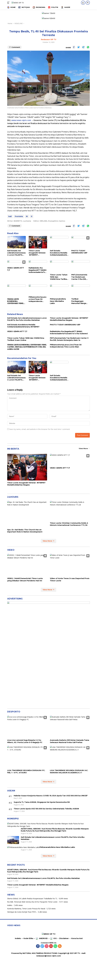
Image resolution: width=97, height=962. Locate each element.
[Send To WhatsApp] (88, 47)
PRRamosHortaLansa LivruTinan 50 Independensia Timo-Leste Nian (37, 299)
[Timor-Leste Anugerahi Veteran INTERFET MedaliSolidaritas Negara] (38, 242)
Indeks (9, 905)
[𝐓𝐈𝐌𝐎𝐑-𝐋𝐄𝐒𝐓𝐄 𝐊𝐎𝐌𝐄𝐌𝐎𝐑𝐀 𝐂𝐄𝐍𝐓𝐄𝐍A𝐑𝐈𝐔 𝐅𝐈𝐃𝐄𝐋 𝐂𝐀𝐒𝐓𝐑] (16, 290)
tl (31, 216)
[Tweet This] (78, 47)
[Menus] (8, 3)
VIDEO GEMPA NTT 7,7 (15, 269)
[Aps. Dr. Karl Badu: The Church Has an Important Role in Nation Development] (27, 514)
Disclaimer (64, 938)
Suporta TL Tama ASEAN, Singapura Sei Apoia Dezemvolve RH (42, 802)
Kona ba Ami (77, 938)
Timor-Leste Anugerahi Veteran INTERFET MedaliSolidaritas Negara (37, 253)
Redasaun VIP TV (48, 39)
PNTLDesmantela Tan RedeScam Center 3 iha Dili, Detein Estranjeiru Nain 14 (79, 277)
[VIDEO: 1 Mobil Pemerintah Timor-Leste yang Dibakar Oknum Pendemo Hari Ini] (27, 565)
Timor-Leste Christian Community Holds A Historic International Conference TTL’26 (69, 524)
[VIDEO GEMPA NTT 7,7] (16, 263)
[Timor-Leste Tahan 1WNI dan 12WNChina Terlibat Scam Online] (59, 266)
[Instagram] (46, 946)
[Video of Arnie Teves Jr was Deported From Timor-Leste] (70, 565)
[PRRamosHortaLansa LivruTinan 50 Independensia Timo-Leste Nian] (38, 289)
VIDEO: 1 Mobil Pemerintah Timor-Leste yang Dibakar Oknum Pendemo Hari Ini (25, 579)
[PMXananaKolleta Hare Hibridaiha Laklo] (59, 290)
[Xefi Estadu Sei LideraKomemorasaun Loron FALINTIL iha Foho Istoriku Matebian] (16, 242)
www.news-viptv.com (21, 120)
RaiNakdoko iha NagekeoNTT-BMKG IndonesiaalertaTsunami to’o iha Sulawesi (37, 270)
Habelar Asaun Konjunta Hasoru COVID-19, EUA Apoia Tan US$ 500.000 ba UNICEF (51, 796)
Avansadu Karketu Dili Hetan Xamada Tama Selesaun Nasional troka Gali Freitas (69, 741)
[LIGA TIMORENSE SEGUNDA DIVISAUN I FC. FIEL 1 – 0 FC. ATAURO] (27, 757)
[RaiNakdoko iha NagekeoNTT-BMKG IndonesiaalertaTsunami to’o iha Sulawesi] (38, 263)
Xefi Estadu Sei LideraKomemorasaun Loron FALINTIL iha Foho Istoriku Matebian (16, 253)
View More (83, 448)
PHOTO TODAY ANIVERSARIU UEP (79, 252)
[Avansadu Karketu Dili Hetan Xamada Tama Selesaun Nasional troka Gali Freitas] (70, 727)
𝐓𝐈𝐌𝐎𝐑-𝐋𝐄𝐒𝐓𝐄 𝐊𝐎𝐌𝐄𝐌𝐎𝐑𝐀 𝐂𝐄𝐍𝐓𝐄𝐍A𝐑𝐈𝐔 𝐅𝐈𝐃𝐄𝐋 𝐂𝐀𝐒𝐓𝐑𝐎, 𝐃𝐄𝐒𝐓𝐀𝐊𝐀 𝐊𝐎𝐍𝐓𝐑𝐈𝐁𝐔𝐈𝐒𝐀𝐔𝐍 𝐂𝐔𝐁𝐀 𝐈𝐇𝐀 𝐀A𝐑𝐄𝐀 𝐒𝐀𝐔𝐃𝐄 (15, 301)
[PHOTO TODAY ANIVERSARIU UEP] (80, 242)
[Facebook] (38, 946)
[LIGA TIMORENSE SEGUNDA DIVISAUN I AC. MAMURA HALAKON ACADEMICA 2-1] (70, 757)
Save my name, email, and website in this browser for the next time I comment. (39, 429)
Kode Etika (28, 938)
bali (10, 216)
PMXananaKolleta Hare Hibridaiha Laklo (58, 301)
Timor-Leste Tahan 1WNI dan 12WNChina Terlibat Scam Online (59, 277)
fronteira (19, 216)
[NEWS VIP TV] (17, 2)
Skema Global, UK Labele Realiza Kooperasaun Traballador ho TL (32, 898)
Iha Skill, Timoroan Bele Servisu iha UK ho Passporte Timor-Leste (32, 902)
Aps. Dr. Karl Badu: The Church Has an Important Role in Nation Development (24, 531)
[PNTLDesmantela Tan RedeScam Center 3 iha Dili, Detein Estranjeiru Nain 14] (80, 266)
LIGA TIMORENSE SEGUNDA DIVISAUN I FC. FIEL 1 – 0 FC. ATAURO (26, 771)
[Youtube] (51, 946)
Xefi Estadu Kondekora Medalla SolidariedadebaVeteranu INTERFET (59, 253)
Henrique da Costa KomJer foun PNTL (21, 912)
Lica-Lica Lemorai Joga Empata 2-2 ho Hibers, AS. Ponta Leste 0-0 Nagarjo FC (24, 741)
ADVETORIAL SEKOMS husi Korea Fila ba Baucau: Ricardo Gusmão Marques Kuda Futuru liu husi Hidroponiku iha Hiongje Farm (55, 830)
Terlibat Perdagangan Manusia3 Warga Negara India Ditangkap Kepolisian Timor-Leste (79, 301)
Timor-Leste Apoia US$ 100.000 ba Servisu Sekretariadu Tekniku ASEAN (46, 809)
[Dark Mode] (83, 3)
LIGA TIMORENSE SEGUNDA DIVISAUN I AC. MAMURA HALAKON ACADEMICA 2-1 (69, 771)
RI (27, 216)
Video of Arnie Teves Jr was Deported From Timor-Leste (69, 579)
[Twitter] (42, 946)
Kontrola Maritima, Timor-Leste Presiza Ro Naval (26, 908)
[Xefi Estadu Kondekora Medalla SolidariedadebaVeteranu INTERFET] (59, 242)
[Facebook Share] (74, 47)
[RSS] (60, 946)
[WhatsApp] (55, 946)
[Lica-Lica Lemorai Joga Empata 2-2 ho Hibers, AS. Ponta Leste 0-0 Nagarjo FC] (27, 727)
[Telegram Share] (83, 47)
